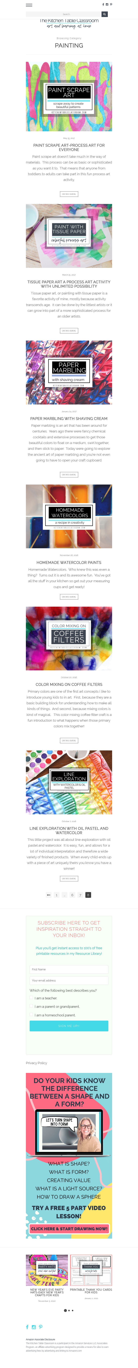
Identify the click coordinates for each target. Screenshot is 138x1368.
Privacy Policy (36, 1063)
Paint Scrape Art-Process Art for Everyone (69, 147)
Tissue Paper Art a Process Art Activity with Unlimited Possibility (69, 284)
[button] (69, 994)
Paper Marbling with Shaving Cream (69, 418)
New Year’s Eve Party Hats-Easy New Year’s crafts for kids (47, 1292)
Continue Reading (69, 194)
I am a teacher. (46, 998)
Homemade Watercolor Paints (69, 562)
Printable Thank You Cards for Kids (91, 1291)
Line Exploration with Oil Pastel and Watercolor (69, 830)
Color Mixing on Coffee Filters (69, 684)
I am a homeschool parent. (55, 1015)
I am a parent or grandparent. (57, 1006)
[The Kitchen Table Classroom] (69, 23)
